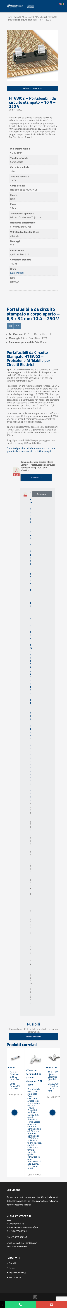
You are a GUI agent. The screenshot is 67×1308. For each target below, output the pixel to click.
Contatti (12, 1263)
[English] (60, 3)
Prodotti (17, 16)
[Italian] (63, 3)
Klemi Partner (17, 273)
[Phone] (20, 1304)
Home (9, 16)
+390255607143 (19, 1237)
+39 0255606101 (18, 1231)
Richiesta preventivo (32, 88)
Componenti (28, 16)
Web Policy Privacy (17, 1272)
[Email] (51, 1304)
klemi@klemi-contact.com (25, 1242)
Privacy (12, 1267)
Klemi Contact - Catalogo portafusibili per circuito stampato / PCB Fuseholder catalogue (31, 614)
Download (42, 494)
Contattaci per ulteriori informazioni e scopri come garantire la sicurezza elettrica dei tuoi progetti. (31, 449)
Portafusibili (41, 16)
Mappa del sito (15, 1277)
